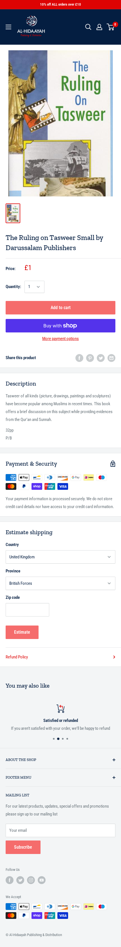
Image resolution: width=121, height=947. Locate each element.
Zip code (13, 597)
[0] (110, 27)
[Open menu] (8, 27)
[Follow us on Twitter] (20, 880)
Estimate (22, 632)
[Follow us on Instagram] (31, 880)
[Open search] (88, 27)
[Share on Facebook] (79, 358)
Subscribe (23, 847)
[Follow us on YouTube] (42, 880)
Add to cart (61, 307)
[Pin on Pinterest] (90, 358)
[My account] (99, 27)
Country (12, 544)
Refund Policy (17, 657)
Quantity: (13, 286)
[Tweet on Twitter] (101, 358)
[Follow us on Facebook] (10, 880)
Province (13, 571)
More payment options (60, 338)
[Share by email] (111, 358)
